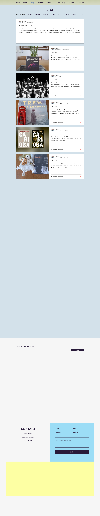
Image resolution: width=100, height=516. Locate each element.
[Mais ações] (81, 22)
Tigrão (60, 14)
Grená (67, 14)
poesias (45, 14)
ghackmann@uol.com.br (28, 407)
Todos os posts (20, 14)
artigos (53, 14)
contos (74, 14)
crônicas (37, 14)
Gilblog (30, 14)
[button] (82, 14)
